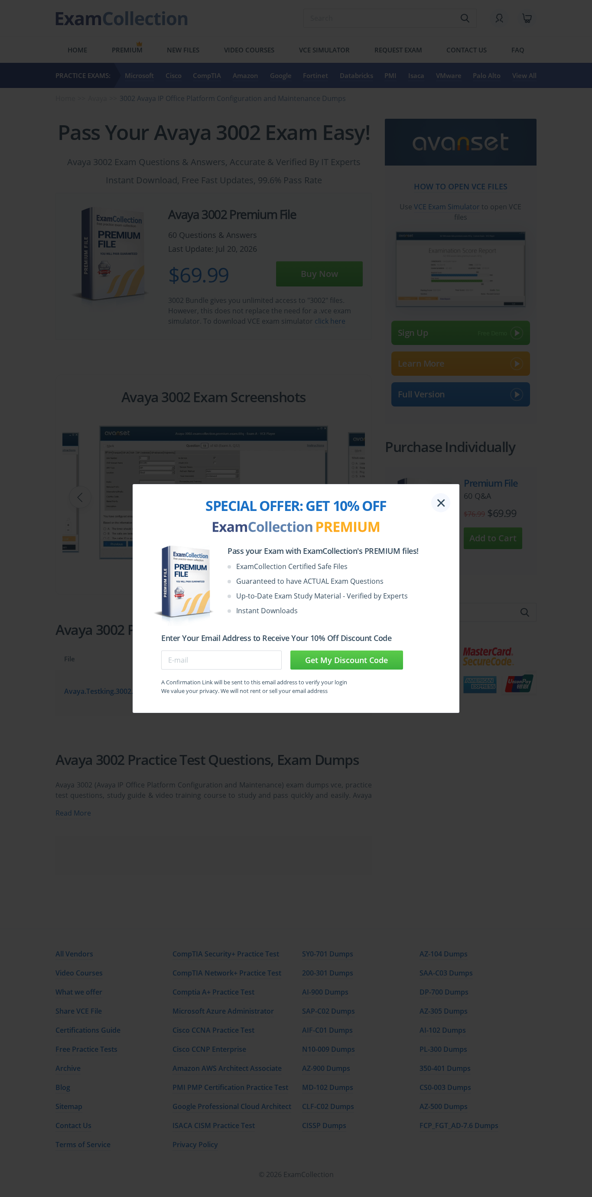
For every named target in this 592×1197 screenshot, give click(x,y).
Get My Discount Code (346, 660)
